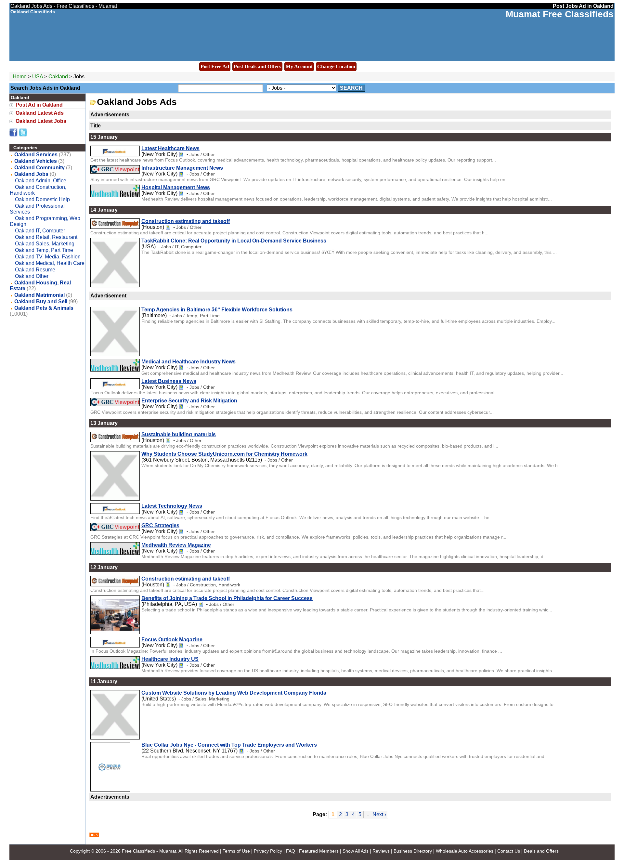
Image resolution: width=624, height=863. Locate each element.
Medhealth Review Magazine (176, 545)
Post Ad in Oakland (39, 105)
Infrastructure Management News (182, 168)
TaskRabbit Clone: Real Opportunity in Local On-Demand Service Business (233, 240)
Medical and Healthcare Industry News (188, 361)
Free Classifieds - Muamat (149, 851)
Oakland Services (36, 154)
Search (351, 88)
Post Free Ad (215, 66)
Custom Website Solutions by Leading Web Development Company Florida (233, 693)
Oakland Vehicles (35, 161)
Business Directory (413, 851)
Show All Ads (356, 851)
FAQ (290, 851)
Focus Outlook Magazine (171, 639)
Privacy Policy (268, 851)
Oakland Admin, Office (40, 180)
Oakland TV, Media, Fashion (48, 256)
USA (37, 76)
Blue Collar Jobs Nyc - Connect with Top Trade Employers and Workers (229, 745)
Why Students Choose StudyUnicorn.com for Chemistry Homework (224, 454)
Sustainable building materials (178, 434)
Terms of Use (236, 851)
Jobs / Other (202, 154)
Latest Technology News (171, 506)
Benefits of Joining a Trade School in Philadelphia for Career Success (227, 598)
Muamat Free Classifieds (560, 14)
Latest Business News (168, 381)
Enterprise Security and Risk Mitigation (189, 400)
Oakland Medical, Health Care (49, 263)
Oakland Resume (35, 269)
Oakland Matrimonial (39, 295)
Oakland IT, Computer (40, 230)
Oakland (58, 76)
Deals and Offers (541, 851)
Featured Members (319, 851)
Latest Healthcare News (170, 148)
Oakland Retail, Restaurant (46, 237)
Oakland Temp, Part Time (44, 250)
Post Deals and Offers (257, 66)
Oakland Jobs (31, 174)
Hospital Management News (175, 187)
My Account (299, 66)
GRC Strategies (160, 525)
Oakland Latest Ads (40, 113)
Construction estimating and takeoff (185, 221)
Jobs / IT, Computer (181, 246)
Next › (379, 814)
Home (20, 76)
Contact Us (508, 851)
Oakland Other (31, 276)
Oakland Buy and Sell (40, 301)
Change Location (336, 66)
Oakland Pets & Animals (43, 308)
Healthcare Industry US (170, 659)
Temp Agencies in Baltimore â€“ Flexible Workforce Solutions (216, 309)
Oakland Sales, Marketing (44, 243)
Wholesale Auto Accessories (464, 851)
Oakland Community (39, 167)
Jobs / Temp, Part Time (196, 315)
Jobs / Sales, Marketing (205, 698)
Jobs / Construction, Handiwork (208, 584)
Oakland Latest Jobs (41, 121)
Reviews (381, 851)
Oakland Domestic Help (42, 199)
